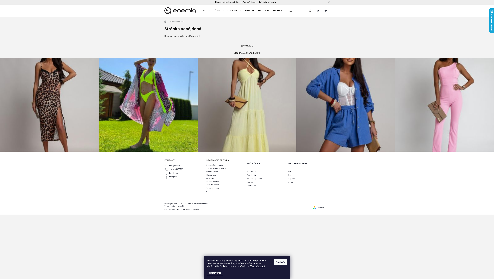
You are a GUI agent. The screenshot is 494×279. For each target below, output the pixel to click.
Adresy (250, 182)
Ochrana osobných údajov (216, 168)
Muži (290, 171)
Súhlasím (280, 262)
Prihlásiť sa (251, 171)
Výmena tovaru (211, 175)
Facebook (173, 173)
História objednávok (255, 179)
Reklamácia (210, 178)
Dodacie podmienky (213, 182)
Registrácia (251, 175)
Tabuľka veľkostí (212, 185)
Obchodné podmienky (214, 165)
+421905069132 (176, 169)
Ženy (290, 175)
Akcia (290, 182)
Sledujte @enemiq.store (247, 52)
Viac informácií (257, 266)
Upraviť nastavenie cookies (174, 206)
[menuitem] (207, 10)
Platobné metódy (212, 188)
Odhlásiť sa (251, 186)
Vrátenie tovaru (212, 172)
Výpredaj (291, 179)
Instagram (173, 177)
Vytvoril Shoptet (323, 207)
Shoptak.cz (195, 209)
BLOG (208, 191)
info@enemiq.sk (176, 165)
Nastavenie (215, 273)
